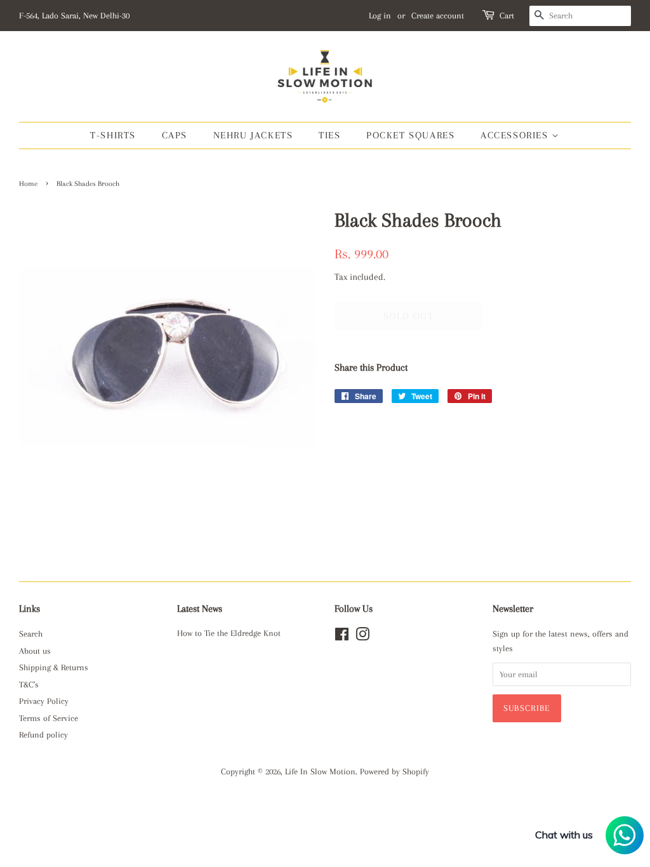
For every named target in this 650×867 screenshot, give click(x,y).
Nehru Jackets (253, 135)
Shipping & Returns (53, 667)
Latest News (199, 608)
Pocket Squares (410, 135)
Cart (507, 15)
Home (28, 184)
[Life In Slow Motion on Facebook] (342, 637)
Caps (174, 135)
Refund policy (43, 734)
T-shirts (113, 135)
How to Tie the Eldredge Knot (229, 633)
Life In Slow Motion (320, 771)
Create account (437, 15)
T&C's (29, 684)
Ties (329, 135)
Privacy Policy (44, 701)
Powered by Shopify (394, 771)
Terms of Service (48, 718)
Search (31, 634)
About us (35, 651)
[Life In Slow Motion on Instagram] (362, 637)
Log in (380, 15)
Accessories (516, 135)
